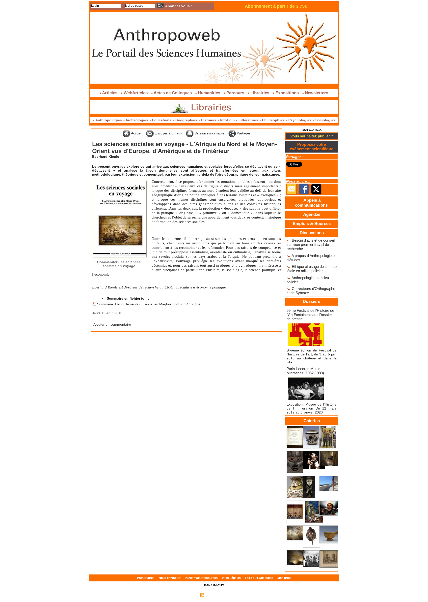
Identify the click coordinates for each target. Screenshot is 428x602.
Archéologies (137, 120)
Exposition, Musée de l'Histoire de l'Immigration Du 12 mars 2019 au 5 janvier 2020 (312, 408)
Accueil (136, 133)
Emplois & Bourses (312, 223)
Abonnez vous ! (178, 6)
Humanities (209, 93)
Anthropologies (109, 120)
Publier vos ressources (201, 578)
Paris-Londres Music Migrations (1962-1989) (305, 371)
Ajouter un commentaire (112, 324)
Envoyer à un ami (168, 133)
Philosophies (273, 120)
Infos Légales (231, 578)
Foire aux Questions (259, 578)
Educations (161, 120)
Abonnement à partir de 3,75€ (276, 6)
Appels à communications (311, 203)
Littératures (248, 120)
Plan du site (190, 595)
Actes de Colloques (173, 93)
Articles (110, 93)
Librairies (259, 93)
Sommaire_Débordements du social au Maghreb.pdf (138, 304)
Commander (119, 264)
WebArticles (135, 93)
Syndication (213, 595)
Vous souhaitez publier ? (311, 136)
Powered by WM (235, 595)
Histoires (208, 120)
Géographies (186, 120)
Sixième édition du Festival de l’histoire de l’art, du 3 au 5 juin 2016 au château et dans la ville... (312, 356)
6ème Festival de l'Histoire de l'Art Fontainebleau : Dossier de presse (310, 314)
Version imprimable (208, 133)
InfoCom (227, 120)
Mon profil (284, 578)
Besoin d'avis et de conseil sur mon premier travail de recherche (311, 244)
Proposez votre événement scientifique (311, 146)
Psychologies (299, 120)
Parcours (235, 93)
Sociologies (324, 120)
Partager (243, 133)
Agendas (311, 214)
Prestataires (146, 578)
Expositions (287, 93)
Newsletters (316, 93)
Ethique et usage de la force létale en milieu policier (312, 268)
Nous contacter (170, 578)
